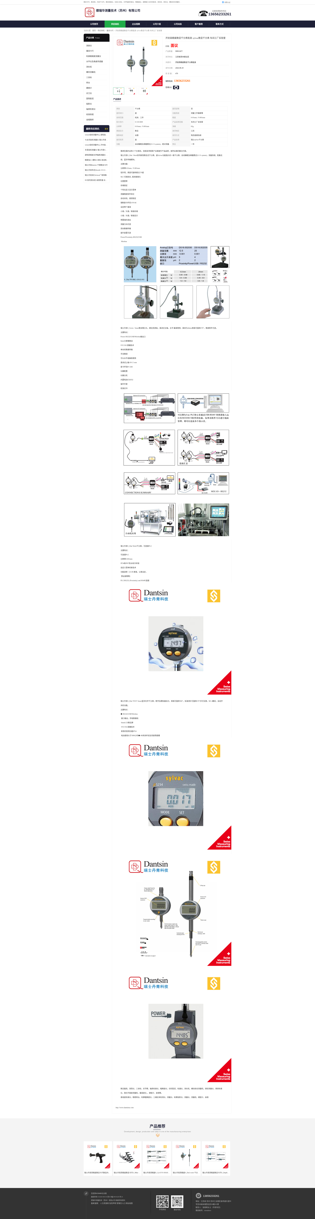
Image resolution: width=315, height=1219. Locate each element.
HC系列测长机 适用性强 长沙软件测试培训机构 (96, 180)
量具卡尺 (110, 30)
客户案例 (199, 24)
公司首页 (94, 24)
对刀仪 (89, 93)
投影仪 (89, 104)
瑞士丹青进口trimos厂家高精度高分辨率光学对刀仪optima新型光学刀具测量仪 (96, 175)
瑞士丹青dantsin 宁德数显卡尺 (96, 165)
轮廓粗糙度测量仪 (93, 56)
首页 (94, 30)
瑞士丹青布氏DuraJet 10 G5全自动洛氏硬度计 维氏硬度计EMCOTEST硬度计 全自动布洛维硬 (96, 170)
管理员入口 (121, 1203)
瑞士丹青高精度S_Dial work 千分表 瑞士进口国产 (103, 1173)
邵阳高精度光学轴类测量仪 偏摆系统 (96, 155)
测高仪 (89, 46)
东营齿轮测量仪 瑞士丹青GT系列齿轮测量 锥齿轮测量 (96, 150)
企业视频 (136, 24)
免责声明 (112, 1203)
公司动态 (178, 24)
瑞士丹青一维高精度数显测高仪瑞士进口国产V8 (220, 1173)
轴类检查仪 (90, 109)
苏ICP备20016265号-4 (115, 1197)
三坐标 (89, 77)
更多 (106, 129)
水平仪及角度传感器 (94, 62)
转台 (88, 83)
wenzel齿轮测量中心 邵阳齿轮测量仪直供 (96, 135)
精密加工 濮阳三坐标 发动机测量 (96, 160)
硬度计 (89, 88)
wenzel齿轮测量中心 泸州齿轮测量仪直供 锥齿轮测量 (96, 145)
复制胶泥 (90, 99)
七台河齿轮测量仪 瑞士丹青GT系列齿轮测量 (96, 140)
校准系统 (90, 114)
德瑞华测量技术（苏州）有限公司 (103, 1200)
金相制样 (90, 120)
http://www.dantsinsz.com (125, 1108)
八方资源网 (104, 1203)
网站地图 (129, 1203)
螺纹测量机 (90, 72)
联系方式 (220, 24)
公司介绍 (157, 24)
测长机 (89, 67)
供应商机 (115, 24)
